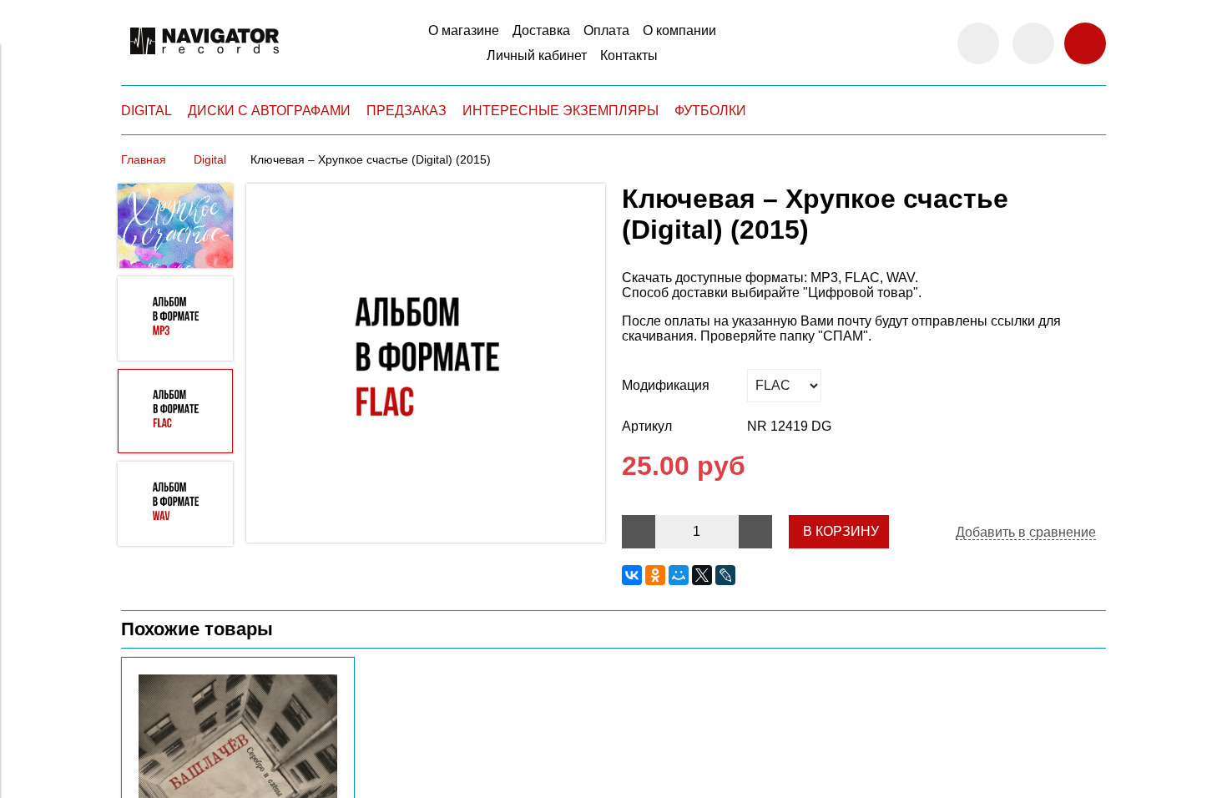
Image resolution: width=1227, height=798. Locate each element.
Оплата (606, 30)
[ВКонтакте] (632, 575)
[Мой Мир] (679, 575)
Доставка (541, 30)
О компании (679, 30)
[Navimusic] (204, 61)
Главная (143, 159)
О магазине (463, 30)
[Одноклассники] (655, 575)
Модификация (665, 385)
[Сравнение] (1033, 43)
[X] (702, 575)
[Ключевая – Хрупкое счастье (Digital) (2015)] (425, 365)
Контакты (629, 55)
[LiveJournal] (725, 575)
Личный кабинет (537, 55)
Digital (210, 159)
